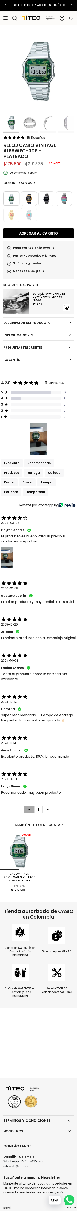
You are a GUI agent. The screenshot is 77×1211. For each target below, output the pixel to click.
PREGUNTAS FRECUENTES (23, 347)
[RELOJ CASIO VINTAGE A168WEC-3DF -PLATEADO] (19, 850)
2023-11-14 (8, 743)
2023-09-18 (9, 779)
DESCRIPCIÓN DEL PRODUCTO (27, 323)
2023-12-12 (9, 702)
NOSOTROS (13, 1131)
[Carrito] (71, 18)
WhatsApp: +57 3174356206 (23, 1161)
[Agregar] (66, 307)
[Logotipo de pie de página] (22, 1097)
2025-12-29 (9, 624)
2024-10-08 (10, 660)
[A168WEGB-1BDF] (29, 198)
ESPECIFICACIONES (18, 335)
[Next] (72, 5)
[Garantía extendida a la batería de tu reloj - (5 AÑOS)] (16, 301)
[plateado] (11, 198)
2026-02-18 (9, 588)
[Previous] (5, 5)
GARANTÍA (11, 360)
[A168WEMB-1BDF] (46, 198)
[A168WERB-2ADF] (64, 198)
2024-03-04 (10, 523)
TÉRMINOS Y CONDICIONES (27, 1120)
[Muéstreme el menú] (5, 18)
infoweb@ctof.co (16, 1166)
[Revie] (67, 505)
